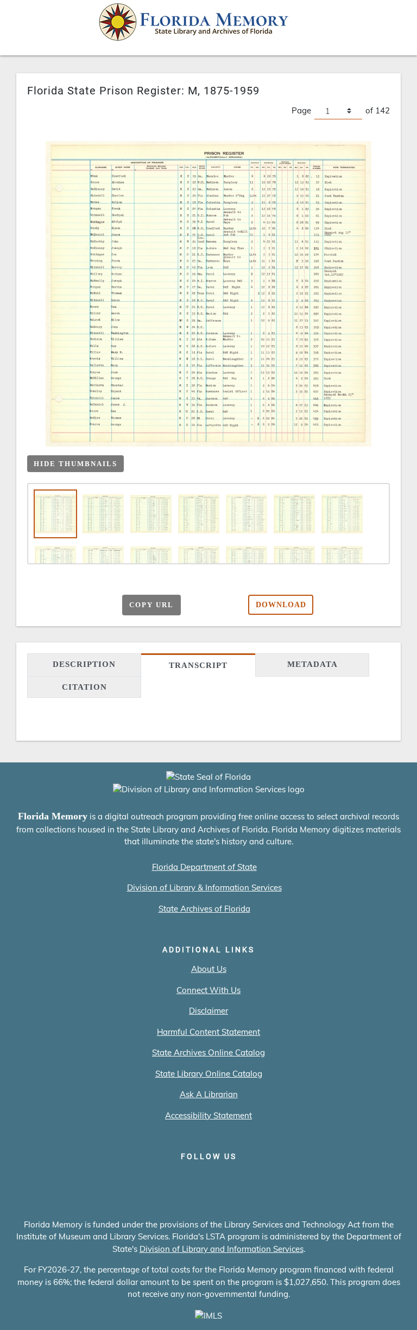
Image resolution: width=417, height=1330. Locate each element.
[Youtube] (239, 1179)
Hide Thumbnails (75, 464)
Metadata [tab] (312, 664)
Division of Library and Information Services (222, 1249)
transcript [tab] (198, 665)
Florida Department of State (204, 867)
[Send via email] (35, 603)
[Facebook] (146, 1179)
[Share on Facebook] (56, 603)
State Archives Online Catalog (208, 1052)
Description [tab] (84, 664)
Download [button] (281, 605)
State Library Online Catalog (208, 1073)
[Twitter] (177, 1179)
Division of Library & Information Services (204, 887)
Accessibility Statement (208, 1115)
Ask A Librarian (209, 1094)
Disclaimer (208, 1011)
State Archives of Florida (204, 908)
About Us (208, 969)
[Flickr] (270, 1179)
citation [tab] (84, 687)
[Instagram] (208, 1179)
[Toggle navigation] (393, 25)
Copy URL (151, 605)
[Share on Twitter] (78, 603)
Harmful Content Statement (208, 1032)
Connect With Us (208, 990)
